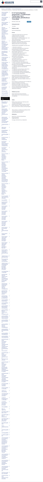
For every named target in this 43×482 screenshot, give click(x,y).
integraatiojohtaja (5, 125)
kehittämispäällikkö (5, 135)
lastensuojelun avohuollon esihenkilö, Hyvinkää (4, 207)
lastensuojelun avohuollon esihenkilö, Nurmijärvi (4, 218)
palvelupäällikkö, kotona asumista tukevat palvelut (5, 317)
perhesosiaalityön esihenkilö (5, 388)
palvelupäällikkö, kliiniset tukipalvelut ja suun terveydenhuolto (5, 312)
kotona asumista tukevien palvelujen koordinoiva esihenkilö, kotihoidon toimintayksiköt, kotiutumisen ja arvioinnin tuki (5, 177)
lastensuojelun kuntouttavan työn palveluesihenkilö (5, 229)
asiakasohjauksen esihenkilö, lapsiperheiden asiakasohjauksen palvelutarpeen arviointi (5, 73)
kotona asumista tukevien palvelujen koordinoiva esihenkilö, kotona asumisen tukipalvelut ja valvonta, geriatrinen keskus (5, 189)
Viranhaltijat (8, 8)
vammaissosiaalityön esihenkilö (5, 473)
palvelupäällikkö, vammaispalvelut (5, 337)
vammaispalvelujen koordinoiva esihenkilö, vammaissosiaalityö (5, 468)
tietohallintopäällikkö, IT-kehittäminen (5, 415)
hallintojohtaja (4, 91)
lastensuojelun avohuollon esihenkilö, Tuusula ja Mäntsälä (4, 223)
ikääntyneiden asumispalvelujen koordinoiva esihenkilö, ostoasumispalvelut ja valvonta (5, 120)
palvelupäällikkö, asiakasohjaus (5, 300)
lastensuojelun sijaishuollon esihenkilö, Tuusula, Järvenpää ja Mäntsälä (4, 245)
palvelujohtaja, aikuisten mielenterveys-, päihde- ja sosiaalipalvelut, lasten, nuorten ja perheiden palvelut (5, 278)
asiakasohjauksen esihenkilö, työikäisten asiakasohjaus (5, 79)
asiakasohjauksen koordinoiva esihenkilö (5, 84)
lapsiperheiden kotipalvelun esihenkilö (5, 203)
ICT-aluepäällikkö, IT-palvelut (5, 106)
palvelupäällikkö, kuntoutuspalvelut (5, 321)
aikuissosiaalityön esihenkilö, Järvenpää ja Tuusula (5, 19)
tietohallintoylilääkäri (5, 423)
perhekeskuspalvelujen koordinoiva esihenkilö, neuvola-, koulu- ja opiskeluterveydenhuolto (5, 356)
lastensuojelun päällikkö (4, 234)
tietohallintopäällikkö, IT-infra (5, 412)
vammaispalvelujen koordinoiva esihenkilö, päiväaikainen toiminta (5, 462)
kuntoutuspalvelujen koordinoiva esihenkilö (5, 197)
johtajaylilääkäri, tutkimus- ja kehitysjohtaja (5, 131)
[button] (41, 2)
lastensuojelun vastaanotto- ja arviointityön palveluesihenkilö (5, 252)
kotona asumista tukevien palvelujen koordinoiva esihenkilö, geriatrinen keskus (5, 157)
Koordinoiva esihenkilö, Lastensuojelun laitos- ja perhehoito (5, 149)
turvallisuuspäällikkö (5, 435)
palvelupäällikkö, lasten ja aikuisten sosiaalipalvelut (5, 326)
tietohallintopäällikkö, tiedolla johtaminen (5, 419)
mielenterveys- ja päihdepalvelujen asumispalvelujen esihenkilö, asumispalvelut (5, 258)
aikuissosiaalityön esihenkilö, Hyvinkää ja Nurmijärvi (5, 14)
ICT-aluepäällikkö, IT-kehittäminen (5, 102)
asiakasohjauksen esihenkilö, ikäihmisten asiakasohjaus (5, 59)
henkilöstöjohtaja (5, 95)
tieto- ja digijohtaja (4, 409)
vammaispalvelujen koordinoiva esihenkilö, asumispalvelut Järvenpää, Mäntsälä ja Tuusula (5, 449)
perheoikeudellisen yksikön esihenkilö (5, 384)
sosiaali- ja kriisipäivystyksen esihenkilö (5, 398)
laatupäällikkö (4, 200)
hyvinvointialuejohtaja (16, 8)
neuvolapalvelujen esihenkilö (5, 272)
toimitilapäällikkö (5, 432)
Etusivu (3, 8)
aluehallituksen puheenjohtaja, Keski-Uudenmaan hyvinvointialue (5, 53)
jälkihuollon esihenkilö (4, 128)
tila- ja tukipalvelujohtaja (5, 426)
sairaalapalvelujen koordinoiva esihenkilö (5, 394)
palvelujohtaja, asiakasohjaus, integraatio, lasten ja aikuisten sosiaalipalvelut (5, 286)
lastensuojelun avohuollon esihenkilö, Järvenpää (4, 213)
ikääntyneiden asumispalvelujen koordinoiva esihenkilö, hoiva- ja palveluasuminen (5, 112)
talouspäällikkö (5, 406)
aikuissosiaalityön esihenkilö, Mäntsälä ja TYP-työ (5, 24)
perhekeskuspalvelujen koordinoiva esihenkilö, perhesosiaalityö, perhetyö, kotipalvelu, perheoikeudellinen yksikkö (5, 377)
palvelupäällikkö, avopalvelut (5, 303)
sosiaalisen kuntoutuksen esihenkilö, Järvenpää (4, 403)
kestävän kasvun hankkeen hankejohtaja (5, 138)
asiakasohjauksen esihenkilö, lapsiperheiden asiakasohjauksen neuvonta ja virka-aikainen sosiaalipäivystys (5, 65)
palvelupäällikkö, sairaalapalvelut (5, 334)
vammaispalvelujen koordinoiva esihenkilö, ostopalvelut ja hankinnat (5, 456)
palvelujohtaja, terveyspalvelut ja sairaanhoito (5, 297)
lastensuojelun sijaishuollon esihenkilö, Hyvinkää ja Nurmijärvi (4, 238)
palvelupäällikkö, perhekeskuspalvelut (5, 330)
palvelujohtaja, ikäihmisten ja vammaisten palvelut (4, 292)
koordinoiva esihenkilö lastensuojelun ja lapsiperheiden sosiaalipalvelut (5, 143)
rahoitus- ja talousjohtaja (4, 391)
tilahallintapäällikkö (5, 430)
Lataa (28, 21)
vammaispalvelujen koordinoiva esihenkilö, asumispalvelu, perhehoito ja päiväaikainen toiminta (5, 441)
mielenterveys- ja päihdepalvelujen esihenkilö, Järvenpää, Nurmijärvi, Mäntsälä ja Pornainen (5, 266)
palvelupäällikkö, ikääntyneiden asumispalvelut (5, 307)
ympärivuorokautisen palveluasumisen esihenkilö (5, 477)
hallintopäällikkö (5, 93)
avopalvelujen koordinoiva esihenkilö (4, 88)
